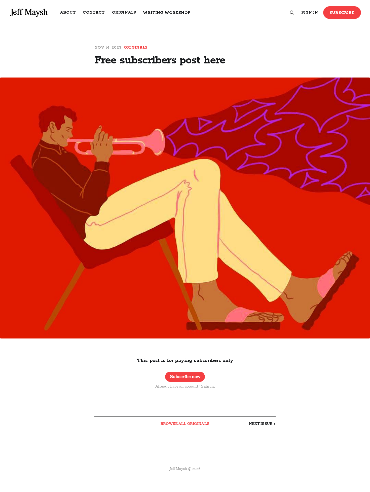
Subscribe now (185, 377)
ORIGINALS (124, 12)
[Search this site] (292, 12)
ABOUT (68, 12)
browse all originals (185, 424)
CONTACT (94, 12)
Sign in (309, 12)
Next (260, 424)
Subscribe (342, 12)
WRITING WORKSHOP (167, 12)
